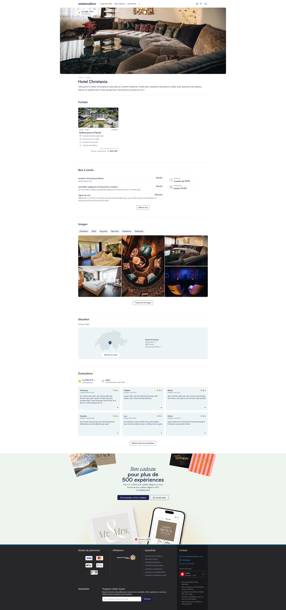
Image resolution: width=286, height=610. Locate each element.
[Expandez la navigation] (140, 4)
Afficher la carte (110, 355)
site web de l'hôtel (152, 347)
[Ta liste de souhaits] (200, 4)
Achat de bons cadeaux (154, 556)
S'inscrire (147, 599)
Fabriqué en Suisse (144, 539)
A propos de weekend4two (155, 572)
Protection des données (154, 565)
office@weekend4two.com (192, 556)
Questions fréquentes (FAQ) (155, 575)
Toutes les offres (106, 4)
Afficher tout (143, 207)
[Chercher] (206, 4)
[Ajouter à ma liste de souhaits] (115, 110)
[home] (87, 3)
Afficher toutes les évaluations (143, 443)
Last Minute (131, 4)
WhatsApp (186, 560)
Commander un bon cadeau (133, 497)
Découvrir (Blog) (151, 559)
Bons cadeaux (120, 4)
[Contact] (197, 4)
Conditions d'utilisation (154, 569)
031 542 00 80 (188, 563)
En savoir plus (159, 497)
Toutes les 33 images (143, 303)
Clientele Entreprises (153, 562)
